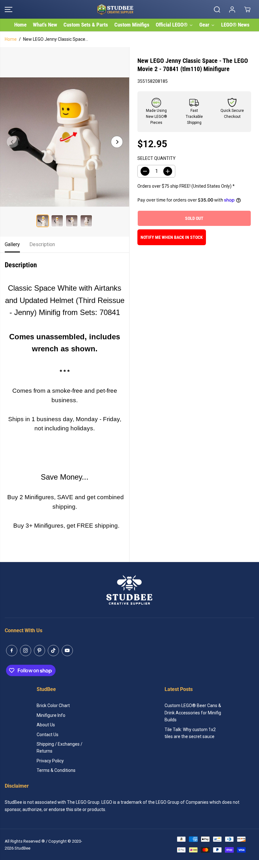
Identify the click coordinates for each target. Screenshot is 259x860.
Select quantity (156, 158)
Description (42, 244)
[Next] (117, 142)
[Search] (217, 9)
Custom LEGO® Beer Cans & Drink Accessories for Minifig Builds (193, 712)
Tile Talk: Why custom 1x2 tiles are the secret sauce (190, 733)
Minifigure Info (51, 715)
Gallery (12, 244)
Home (11, 39)
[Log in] (232, 9)
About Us (46, 724)
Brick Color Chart (53, 705)
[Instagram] (26, 650)
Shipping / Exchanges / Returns (59, 748)
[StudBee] (128, 9)
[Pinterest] (39, 650)
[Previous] (12, 142)
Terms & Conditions (56, 770)
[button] (8, 9)
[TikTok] (53, 650)
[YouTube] (67, 650)
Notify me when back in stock (172, 237)
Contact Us (47, 734)
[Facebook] (12, 650)
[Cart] (247, 9)
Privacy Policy (50, 760)
